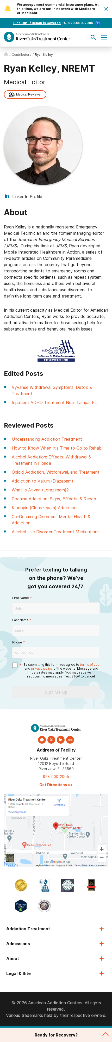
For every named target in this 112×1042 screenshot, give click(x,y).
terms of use (89, 664)
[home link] (6, 54)
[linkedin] (61, 740)
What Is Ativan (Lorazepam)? (40, 489)
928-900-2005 (80, 23)
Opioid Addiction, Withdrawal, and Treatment (55, 472)
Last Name (20, 620)
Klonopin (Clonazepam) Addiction (44, 507)
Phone (17, 642)
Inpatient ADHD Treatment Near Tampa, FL (54, 402)
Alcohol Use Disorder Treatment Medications (55, 531)
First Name (20, 598)
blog (70, 739)
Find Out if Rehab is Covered (37, 23)
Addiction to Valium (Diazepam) (42, 481)
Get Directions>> (56, 784)
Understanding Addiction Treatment (47, 439)
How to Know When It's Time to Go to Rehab (57, 448)
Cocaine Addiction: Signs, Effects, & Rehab (54, 498)
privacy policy (42, 668)
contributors (21, 55)
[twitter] (51, 740)
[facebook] (42, 740)
